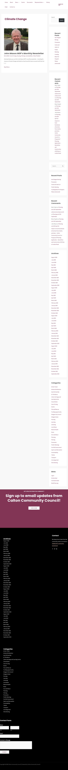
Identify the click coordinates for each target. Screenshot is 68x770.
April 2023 (53, 356)
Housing (19, 56)
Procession (57, 42)
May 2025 (53, 295)
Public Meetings (55, 445)
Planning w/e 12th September (57, 89)
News (16, 2)
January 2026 (54, 275)
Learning (53, 422)
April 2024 (53, 326)
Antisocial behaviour (56, 389)
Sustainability (29, 56)
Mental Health (54, 429)
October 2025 (54, 282)
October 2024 (54, 313)
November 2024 (55, 310)
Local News (54, 427)
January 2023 (54, 363)
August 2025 (54, 288)
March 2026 (54, 270)
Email (1, 733)
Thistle (53, 455)
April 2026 (53, 267)
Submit (4, 752)
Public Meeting (55, 187)
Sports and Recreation (56, 450)
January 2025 (54, 305)
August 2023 (54, 346)
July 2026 (53, 260)
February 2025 (54, 303)
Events (23, 2)
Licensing (53, 424)
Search (53, 17)
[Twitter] (54, 548)
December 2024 (55, 308)
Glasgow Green (54, 417)
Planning (53, 437)
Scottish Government (56, 447)
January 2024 (54, 333)
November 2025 (55, 280)
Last (11, 730)
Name (2, 725)
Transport (53, 457)
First (1, 730)
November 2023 (55, 338)
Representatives (39, 2)
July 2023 (53, 348)
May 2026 (53, 265)
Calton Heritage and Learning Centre (12, 659)
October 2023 (54, 341)
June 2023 (53, 351)
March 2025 (54, 300)
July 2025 (53, 290)
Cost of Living (13, 56)
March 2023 (54, 358)
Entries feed (54, 478)
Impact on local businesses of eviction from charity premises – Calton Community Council (58, 129)
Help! (6, 7)
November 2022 (55, 369)
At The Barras (54, 394)
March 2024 (54, 328)
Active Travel (54, 387)
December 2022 (55, 366)
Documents (30, 2)
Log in (52, 475)
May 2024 (53, 323)
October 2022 (54, 371)
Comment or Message (5, 740)
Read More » (7, 67)
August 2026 (54, 257)
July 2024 (53, 318)
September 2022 (55, 374)
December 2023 (55, 336)
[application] (18, 2)
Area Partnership (55, 392)
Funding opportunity (56, 412)
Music (52, 432)
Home (6, 2)
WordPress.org (54, 483)
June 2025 (53, 293)
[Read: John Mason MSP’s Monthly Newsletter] (16, 39)
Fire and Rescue (55, 409)
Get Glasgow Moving (56, 179)
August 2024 (54, 315)
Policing (23, 56)
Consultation (54, 402)
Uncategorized (55, 460)
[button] (61, 5)
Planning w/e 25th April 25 (57, 116)
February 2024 (54, 331)
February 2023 (54, 361)
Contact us (12, 7)
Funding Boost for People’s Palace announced (57, 59)
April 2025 (53, 298)
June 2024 (53, 320)
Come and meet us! (55, 184)
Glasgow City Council (56, 414)
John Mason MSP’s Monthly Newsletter (24, 53)
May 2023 (53, 353)
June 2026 (53, 262)
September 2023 (55, 343)
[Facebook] (52, 548)
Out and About (54, 434)
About (11, 2)
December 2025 (55, 277)
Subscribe (34, 508)
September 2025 (55, 285)
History (48, 2)
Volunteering (54, 462)
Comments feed (55, 480)
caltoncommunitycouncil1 (58, 95)
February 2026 (54, 272)
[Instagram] (56, 548)
